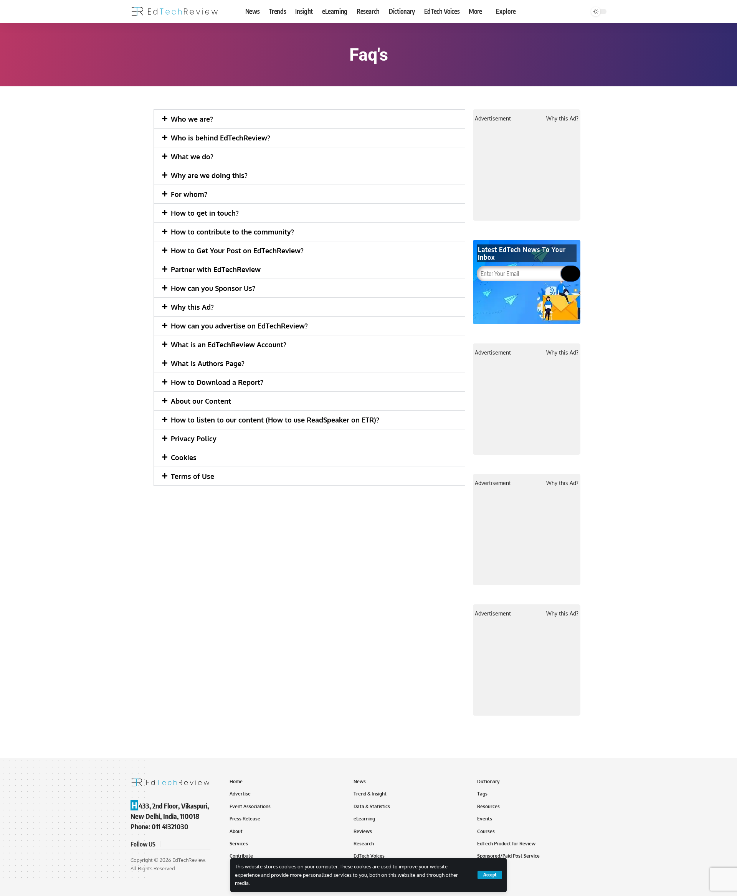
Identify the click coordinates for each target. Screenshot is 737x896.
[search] (580, 11)
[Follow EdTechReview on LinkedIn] (204, 844)
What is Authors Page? (208, 363)
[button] (309, 119)
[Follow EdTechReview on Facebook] (167, 844)
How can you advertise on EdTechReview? (239, 326)
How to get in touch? (205, 213)
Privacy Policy (193, 438)
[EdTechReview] (175, 11)
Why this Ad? (192, 307)
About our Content (201, 401)
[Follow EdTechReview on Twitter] (176, 844)
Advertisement (493, 118)
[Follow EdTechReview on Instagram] (195, 844)
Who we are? (192, 119)
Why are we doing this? (209, 175)
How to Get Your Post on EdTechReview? (237, 250)
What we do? (192, 156)
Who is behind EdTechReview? (220, 138)
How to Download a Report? (217, 382)
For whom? (189, 194)
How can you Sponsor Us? (213, 288)
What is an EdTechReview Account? (228, 344)
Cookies (184, 457)
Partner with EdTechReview (216, 269)
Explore (506, 11)
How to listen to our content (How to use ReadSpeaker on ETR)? (275, 420)
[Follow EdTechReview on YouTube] (185, 844)
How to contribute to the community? (232, 232)
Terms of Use (192, 476)
